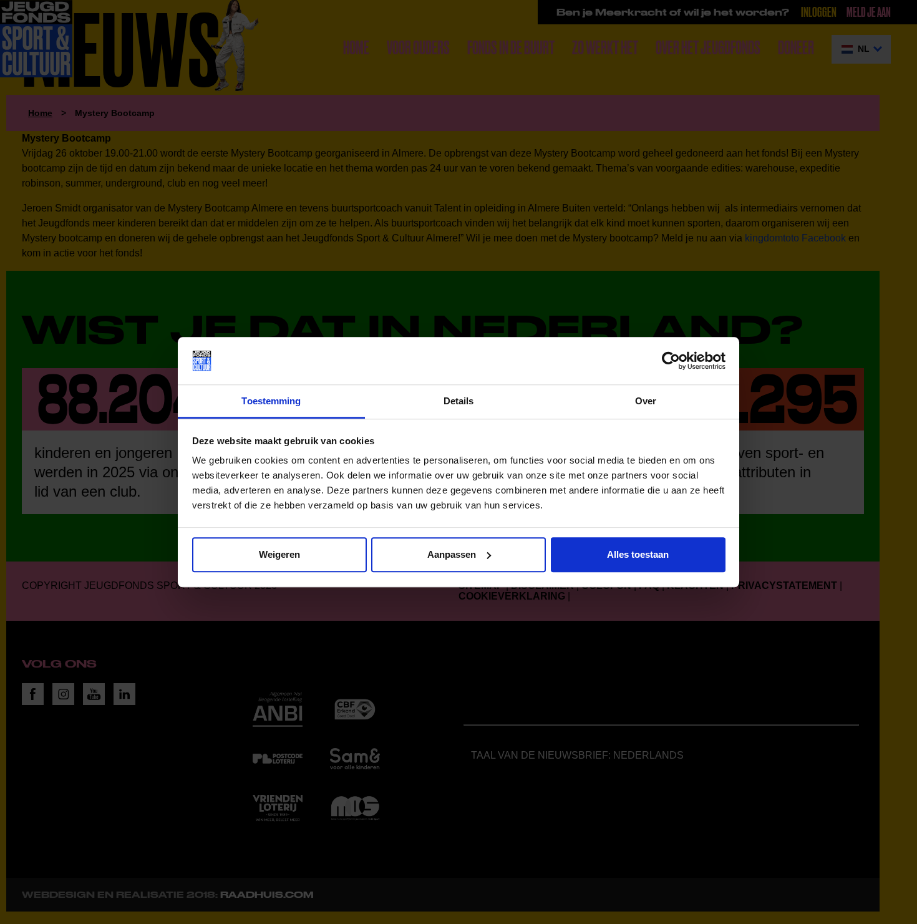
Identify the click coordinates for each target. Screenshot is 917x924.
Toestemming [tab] (271, 401)
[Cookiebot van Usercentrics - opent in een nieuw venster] (670, 360)
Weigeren (279, 554)
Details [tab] (459, 401)
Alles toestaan (638, 554)
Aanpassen (451, 554)
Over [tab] (645, 401)
